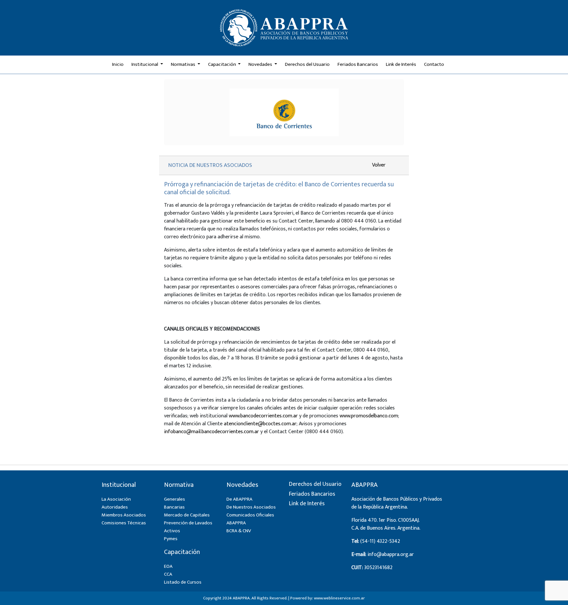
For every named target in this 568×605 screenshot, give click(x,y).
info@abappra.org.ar (390, 554)
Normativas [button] (183, 64)
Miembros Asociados (124, 515)
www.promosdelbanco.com (369, 415)
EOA (168, 566)
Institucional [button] (145, 64)
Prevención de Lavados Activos (188, 527)
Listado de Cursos (182, 582)
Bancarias (174, 507)
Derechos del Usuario (307, 64)
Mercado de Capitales (187, 515)
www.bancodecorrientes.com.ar (263, 415)
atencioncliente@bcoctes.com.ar (260, 423)
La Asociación (116, 499)
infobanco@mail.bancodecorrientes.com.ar (211, 431)
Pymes (171, 539)
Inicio (118, 64)
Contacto (434, 64)
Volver (379, 165)
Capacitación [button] (222, 64)
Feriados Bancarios (358, 64)
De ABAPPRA (239, 499)
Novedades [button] (260, 64)
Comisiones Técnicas (124, 523)
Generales (174, 499)
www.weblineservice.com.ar (339, 598)
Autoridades (115, 507)
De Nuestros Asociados (251, 507)
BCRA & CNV (238, 531)
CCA (168, 574)
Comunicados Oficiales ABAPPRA (250, 519)
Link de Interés (401, 64)
